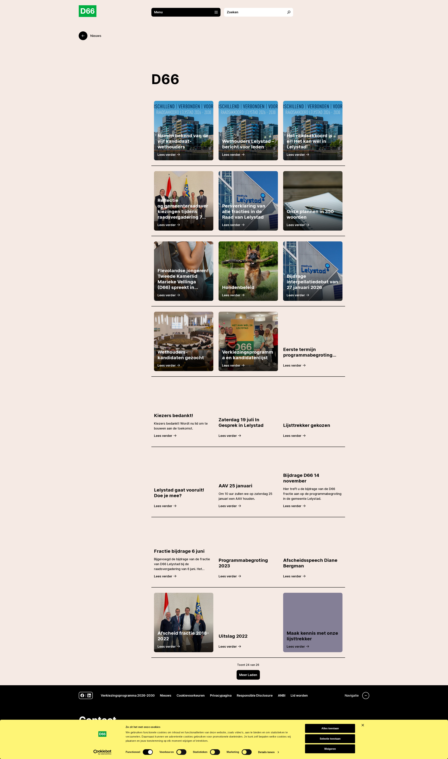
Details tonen (266, 752)
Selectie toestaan (330, 738)
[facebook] (82, 695)
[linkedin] (89, 695)
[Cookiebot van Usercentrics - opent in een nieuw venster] (102, 752)
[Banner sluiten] (363, 725)
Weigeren (330, 748)
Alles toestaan (330, 728)
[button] (187, 12)
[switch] (181, 752)
